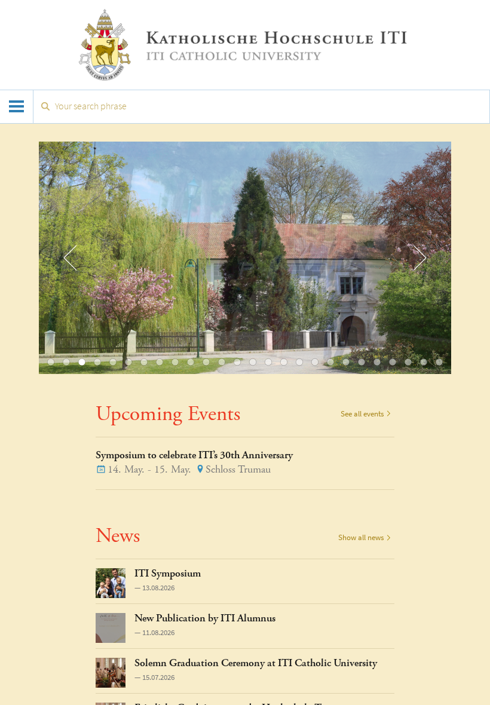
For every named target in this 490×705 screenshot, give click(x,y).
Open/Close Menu (16, 106)
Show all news (361, 537)
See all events (362, 414)
